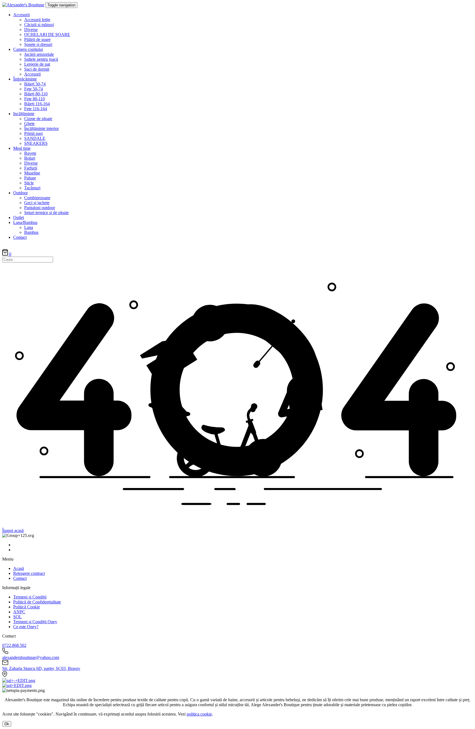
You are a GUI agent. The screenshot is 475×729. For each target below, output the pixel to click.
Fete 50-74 (33, 89)
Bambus (31, 232)
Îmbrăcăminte (25, 79)
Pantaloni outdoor (39, 207)
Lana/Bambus (25, 222)
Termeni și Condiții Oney (35, 621)
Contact (20, 237)
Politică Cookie (26, 607)
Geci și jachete (36, 202)
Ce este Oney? (25, 626)
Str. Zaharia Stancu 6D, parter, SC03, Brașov (41, 668)
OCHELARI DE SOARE (47, 34)
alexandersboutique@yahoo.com (30, 657)
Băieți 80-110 (36, 94)
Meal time (22, 148)
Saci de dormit (36, 69)
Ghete (29, 123)
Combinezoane (37, 197)
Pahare (30, 178)
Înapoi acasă (13, 530)
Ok (6, 724)
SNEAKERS (36, 143)
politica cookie (199, 714)
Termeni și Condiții (29, 597)
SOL (17, 616)
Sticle (29, 183)
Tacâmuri (32, 187)
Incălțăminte (23, 113)
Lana (28, 227)
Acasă (18, 568)
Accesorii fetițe (37, 19)
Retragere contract (29, 573)
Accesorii (21, 14)
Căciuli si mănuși (39, 24)
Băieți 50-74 (35, 84)
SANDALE (34, 138)
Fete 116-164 (35, 108)
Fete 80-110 (34, 98)
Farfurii (30, 168)
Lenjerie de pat (37, 64)
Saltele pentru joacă (41, 59)
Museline (32, 173)
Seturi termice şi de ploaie (46, 212)
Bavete (30, 153)
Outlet (18, 217)
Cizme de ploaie (38, 118)
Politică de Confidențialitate (37, 602)
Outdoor (20, 192)
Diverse (31, 29)
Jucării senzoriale (39, 54)
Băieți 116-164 (37, 103)
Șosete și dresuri (38, 44)
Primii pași (33, 133)
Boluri (29, 158)
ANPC (19, 611)
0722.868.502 (14, 645)
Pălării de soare (37, 39)
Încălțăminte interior (41, 128)
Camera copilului (28, 49)
